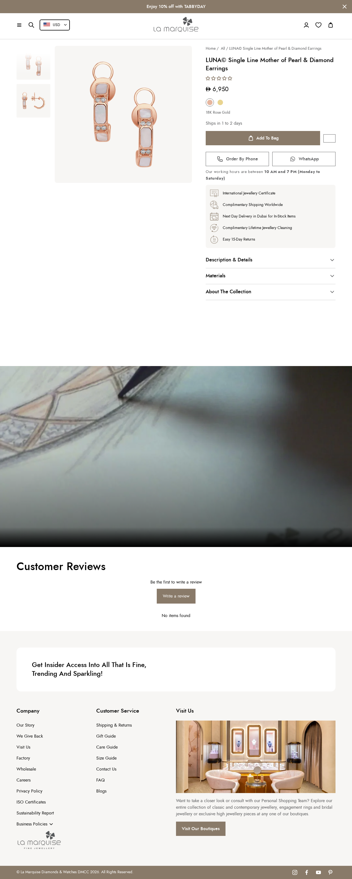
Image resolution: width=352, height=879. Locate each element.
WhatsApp (309, 159)
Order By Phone (242, 159)
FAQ (100, 780)
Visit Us (23, 747)
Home (211, 49)
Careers (23, 780)
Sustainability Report (35, 813)
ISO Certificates (31, 802)
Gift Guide (106, 736)
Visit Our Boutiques (201, 829)
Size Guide (106, 758)
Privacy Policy (29, 791)
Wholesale (26, 769)
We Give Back (29, 736)
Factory (23, 758)
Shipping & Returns (114, 725)
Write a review (176, 596)
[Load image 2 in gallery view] (33, 101)
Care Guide (107, 747)
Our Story (25, 725)
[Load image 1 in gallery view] (33, 63)
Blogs (101, 791)
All (223, 49)
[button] (19, 25)
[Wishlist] (318, 25)
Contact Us (106, 769)
